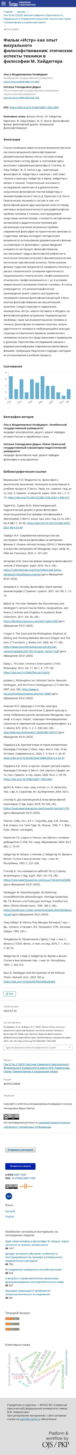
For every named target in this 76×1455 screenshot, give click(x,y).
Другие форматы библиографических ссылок (31, 1047)
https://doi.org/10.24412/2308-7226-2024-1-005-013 (38, 497)
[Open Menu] (3, 3)
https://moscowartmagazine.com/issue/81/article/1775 (36, 808)
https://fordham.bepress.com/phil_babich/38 (30, 621)
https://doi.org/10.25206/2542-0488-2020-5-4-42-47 (34, 758)
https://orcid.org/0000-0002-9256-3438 (21, 98)
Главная (8, 11)
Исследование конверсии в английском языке (33, 1269)
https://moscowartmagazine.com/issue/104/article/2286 (37, 880)
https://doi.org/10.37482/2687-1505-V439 (34, 107)
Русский (10, 1211)
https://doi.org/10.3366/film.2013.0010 (27, 672)
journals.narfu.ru (30, 1419)
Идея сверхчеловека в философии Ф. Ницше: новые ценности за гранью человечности (37, 1243)
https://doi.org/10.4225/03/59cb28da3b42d (29, 981)
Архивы (21, 11)
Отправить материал (20, 1149)
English (9, 1216)
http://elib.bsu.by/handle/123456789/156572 (30, 732)
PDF (10, 993)
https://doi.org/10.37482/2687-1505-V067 (28, 779)
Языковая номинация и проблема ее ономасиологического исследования (27, 1292)
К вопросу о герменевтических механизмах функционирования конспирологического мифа (34, 1280)
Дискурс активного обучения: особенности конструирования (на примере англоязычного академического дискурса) (33, 1257)
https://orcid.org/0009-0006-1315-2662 (21, 81)
